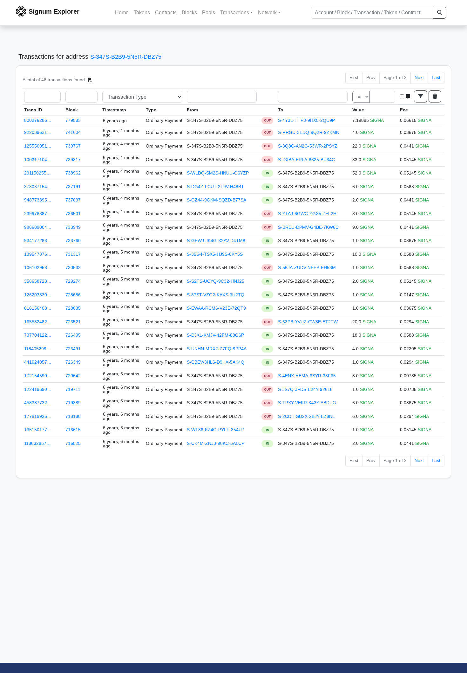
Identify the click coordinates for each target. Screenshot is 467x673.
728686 (73, 294)
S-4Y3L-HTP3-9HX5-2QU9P (306, 120)
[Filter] (420, 96)
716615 (73, 429)
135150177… (37, 429)
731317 (73, 254)
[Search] (439, 13)
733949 (73, 227)
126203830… (37, 294)
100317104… (37, 159)
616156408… (37, 308)
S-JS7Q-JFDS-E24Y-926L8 (305, 389)
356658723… (37, 281)
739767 (73, 145)
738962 (73, 172)
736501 (73, 213)
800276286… (37, 120)
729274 (73, 281)
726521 (73, 321)
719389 (73, 402)
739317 (73, 159)
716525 (73, 443)
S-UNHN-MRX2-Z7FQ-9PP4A (217, 348)
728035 (73, 308)
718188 (73, 416)
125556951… (37, 145)
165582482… (37, 321)
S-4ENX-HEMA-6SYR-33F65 (307, 375)
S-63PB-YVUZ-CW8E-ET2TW (308, 321)
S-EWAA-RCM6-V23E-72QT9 (216, 308)
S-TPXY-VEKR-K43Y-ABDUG (307, 402)
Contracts (166, 12)
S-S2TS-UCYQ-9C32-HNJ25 (215, 281)
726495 (73, 335)
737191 (73, 186)
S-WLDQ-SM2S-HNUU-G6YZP (218, 172)
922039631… (37, 132)
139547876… (37, 254)
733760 (73, 240)
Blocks (189, 12)
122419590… (37, 389)
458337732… (37, 402)
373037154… (37, 186)
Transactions (234, 12)
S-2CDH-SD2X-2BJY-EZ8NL (306, 416)
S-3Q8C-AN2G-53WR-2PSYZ (307, 145)
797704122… (37, 335)
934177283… (37, 240)
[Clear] (435, 96)
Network (267, 12)
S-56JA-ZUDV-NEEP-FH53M (307, 267)
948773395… (37, 199)
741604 (73, 132)
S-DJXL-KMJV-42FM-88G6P (215, 335)
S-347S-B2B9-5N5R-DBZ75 (125, 57)
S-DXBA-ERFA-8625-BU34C (306, 159)
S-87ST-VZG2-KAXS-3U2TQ (215, 294)
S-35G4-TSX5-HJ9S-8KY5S (215, 254)
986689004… (37, 227)
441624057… (37, 362)
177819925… (37, 416)
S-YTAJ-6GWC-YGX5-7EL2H (307, 213)
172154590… (37, 375)
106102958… (37, 267)
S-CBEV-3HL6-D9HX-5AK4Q (215, 362)
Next (419, 77)
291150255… (37, 172)
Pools (208, 12)
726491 (73, 348)
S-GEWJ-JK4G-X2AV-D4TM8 (216, 240)
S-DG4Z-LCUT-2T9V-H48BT (215, 186)
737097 (73, 199)
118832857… (37, 443)
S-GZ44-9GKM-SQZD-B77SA (216, 199)
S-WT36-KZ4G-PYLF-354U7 (215, 429)
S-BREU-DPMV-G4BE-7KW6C (308, 227)
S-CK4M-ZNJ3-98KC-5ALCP (215, 443)
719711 (72, 389)
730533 (73, 267)
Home (122, 12)
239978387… (37, 213)
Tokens (142, 12)
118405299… (37, 348)
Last (436, 77)
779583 (73, 120)
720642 (73, 375)
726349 (73, 362)
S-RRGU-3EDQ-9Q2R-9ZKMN (308, 132)
